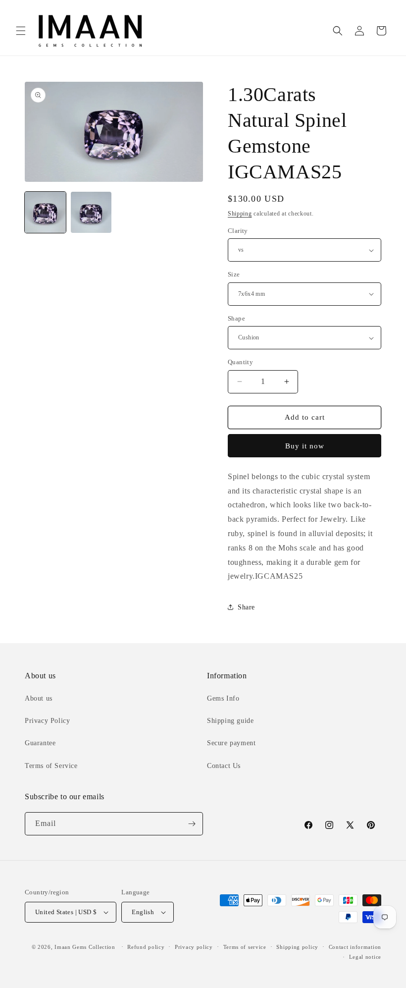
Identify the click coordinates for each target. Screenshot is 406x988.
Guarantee (40, 743)
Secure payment (231, 743)
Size (234, 274)
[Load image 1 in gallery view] (45, 212)
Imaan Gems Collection (84, 947)
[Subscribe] (192, 823)
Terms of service (244, 947)
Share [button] (246, 607)
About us (38, 698)
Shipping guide (230, 720)
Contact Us (224, 765)
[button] (21, 31)
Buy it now (304, 446)
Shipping (240, 213)
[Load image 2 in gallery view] (91, 212)
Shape (236, 318)
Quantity (240, 362)
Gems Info (223, 698)
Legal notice (365, 957)
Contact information (355, 947)
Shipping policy (297, 947)
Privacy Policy (47, 720)
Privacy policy (194, 947)
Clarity (238, 230)
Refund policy (145, 947)
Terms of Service (51, 765)
